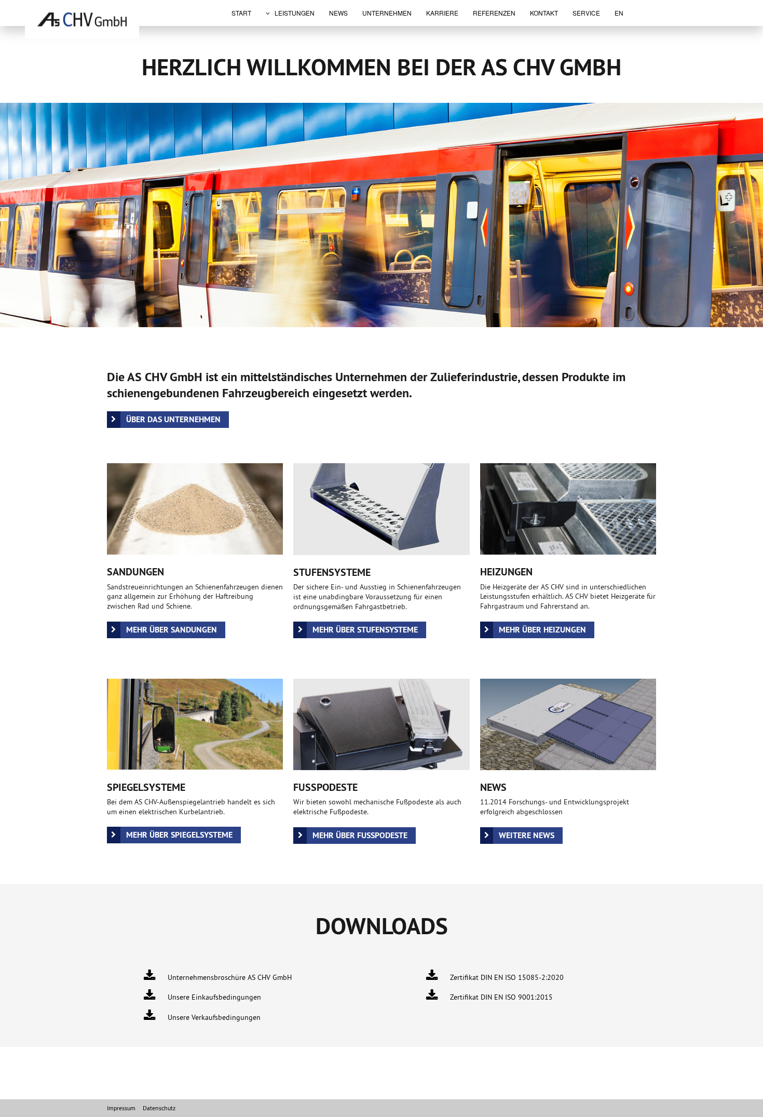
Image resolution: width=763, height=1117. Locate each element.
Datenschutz (159, 1108)
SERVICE (586, 12)
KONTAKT (544, 12)
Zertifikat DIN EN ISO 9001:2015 (502, 997)
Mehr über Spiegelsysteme (179, 834)
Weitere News (526, 835)
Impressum (121, 1108)
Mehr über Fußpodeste (359, 835)
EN (619, 12)
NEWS (338, 12)
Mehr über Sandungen (171, 629)
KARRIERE (442, 12)
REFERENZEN (494, 12)
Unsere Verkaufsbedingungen (215, 1017)
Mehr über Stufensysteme (365, 629)
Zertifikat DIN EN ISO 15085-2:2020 (507, 977)
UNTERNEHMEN (387, 12)
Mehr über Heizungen (542, 629)
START (241, 12)
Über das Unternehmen (173, 419)
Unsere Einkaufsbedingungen (215, 997)
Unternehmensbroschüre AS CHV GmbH (230, 977)
